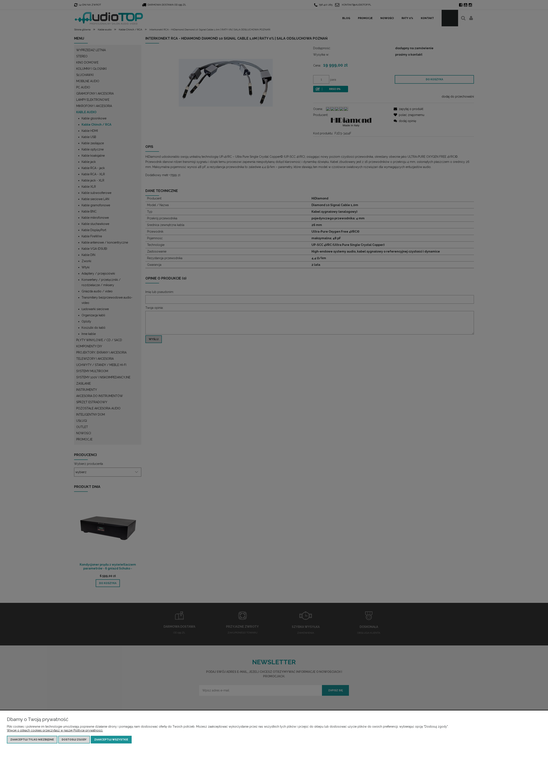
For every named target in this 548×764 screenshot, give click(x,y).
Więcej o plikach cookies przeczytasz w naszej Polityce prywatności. (55, 730)
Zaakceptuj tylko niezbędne (32, 739)
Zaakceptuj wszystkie (111, 739)
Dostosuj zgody (74, 739)
